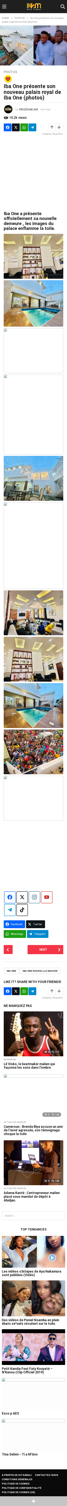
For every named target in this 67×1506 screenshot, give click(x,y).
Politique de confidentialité (22, 1488)
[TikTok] (22, 910)
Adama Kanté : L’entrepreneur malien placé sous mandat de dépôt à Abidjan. (32, 1196)
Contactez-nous (46, 1475)
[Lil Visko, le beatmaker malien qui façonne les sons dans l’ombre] (33, 1033)
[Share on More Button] (33, 1501)
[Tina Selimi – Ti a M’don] (33, 1435)
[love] (8, 78)
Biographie (10, 1060)
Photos (10, 72)
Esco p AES (10, 1413)
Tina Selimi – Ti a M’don (20, 1454)
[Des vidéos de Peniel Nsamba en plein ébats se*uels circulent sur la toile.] (33, 1298)
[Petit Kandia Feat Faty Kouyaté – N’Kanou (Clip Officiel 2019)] (33, 1347)
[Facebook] (9, 897)
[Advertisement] (33, 173)
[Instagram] (34, 897)
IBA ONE (11, 971)
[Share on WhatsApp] (24, 127)
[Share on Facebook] (8, 127)
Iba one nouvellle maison (40, 971)
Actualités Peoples (15, 1122)
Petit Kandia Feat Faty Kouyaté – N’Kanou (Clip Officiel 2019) (27, 1370)
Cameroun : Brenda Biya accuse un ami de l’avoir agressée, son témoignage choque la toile (33, 1130)
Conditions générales (17, 1479)
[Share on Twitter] (16, 127)
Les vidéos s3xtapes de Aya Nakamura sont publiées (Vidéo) (31, 1273)
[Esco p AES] (33, 1394)
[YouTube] (46, 897)
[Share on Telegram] (32, 127)
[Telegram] (9, 910)
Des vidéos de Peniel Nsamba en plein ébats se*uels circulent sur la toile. (30, 1321)
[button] (4, 6)
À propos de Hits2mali (17, 1475)
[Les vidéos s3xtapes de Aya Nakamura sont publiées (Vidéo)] (33, 1252)
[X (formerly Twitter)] (22, 897)
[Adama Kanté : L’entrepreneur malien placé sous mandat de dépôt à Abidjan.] (33, 1162)
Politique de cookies (16, 1483)
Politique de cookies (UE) (18, 1492)
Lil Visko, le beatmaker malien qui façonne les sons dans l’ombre (29, 1066)
